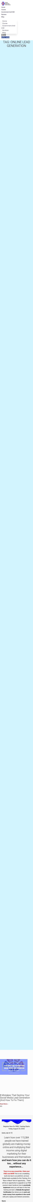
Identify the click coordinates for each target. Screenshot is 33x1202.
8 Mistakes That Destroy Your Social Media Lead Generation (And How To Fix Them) (15, 1097)
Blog (2, 17)
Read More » (4, 1104)
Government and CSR (7, 12)
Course (3, 9)
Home (3, 7)
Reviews (3, 14)
